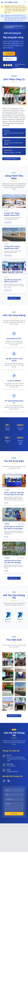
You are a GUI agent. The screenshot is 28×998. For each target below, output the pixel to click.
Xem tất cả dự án (13, 298)
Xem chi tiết (8, 222)
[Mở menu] (25, 2)
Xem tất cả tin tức (13, 578)
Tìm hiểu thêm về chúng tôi (10, 158)
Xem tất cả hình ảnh (13, 715)
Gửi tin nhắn (14, 813)
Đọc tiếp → (6, 502)
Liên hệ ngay (8, 59)
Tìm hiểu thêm (9, 53)
